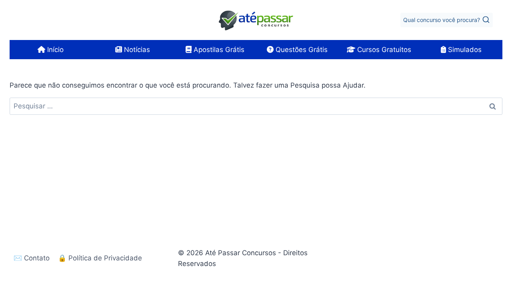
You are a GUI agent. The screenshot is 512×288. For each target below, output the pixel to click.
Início (54, 50)
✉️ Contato (32, 258)
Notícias (136, 50)
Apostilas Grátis (218, 50)
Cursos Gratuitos (383, 50)
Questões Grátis (301, 50)
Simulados (464, 50)
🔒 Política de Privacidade (100, 258)
